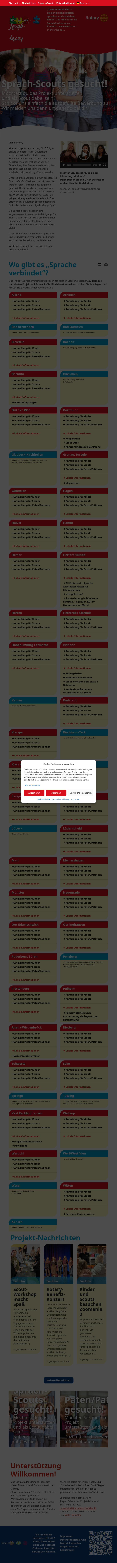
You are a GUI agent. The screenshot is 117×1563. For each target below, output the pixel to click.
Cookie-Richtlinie (43, 799)
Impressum (75, 799)
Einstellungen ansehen (80, 792)
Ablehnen (56, 792)
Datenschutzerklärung (60, 799)
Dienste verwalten (32, 785)
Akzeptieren (34, 792)
